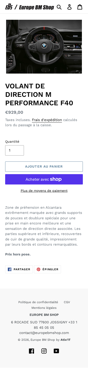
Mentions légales (44, 308)
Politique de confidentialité (38, 302)
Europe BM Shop (43, 339)
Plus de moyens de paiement (44, 190)
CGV (67, 302)
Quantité (12, 141)
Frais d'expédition (47, 120)
